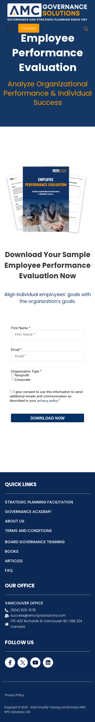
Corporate (22, 379)
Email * (16, 349)
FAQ (9, 570)
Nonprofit (22, 375)
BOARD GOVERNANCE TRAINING (35, 542)
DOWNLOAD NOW (47, 418)
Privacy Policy (14, 695)
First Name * (20, 328)
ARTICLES (14, 561)
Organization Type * (26, 371)
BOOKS (12, 551)
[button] (11, 28)
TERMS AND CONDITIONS (28, 530)
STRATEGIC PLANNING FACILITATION (39, 502)
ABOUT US (14, 521)
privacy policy (47, 400)
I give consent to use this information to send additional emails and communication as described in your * (46, 396)
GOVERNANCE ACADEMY (28, 511)
